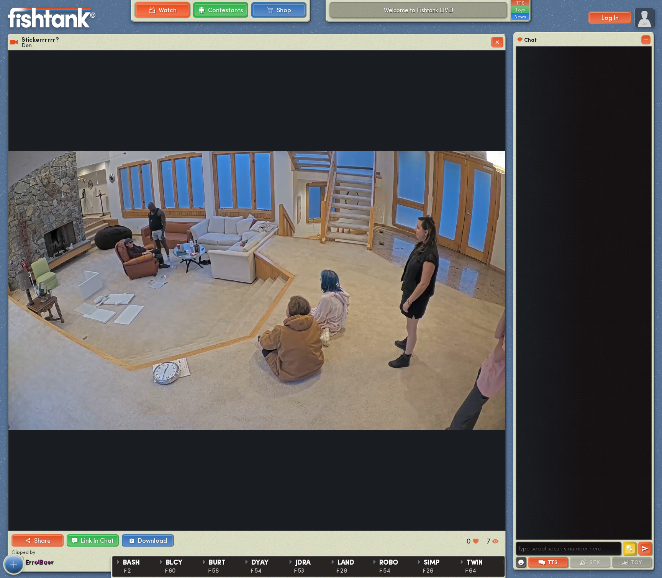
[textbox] (568, 548)
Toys (520, 10)
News (520, 16)
